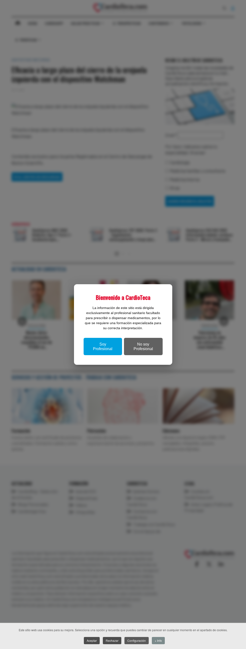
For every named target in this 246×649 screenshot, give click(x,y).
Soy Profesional (102, 346)
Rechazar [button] (112, 640)
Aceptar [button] (92, 640)
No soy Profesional (143, 346)
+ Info (158, 640)
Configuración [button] (136, 640)
